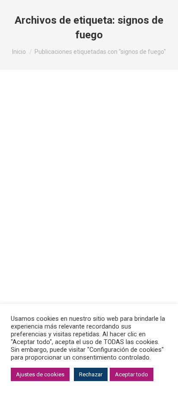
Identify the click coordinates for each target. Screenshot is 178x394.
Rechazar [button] (90, 374)
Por (96, 192)
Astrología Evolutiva (44, 192)
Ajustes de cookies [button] (40, 374)
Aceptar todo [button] (131, 374)
